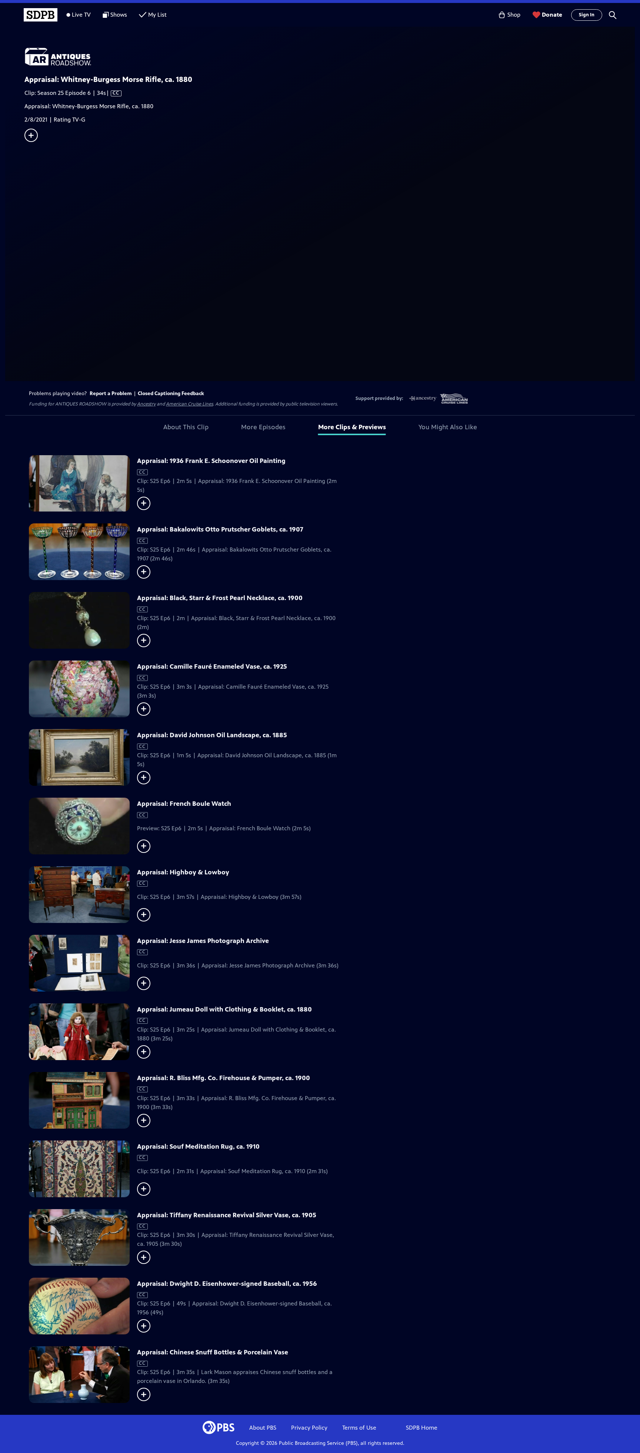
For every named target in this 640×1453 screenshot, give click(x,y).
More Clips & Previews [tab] (352, 427)
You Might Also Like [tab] (448, 427)
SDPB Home (421, 1427)
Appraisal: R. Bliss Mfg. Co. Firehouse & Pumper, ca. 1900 (223, 1078)
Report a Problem (111, 393)
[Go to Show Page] (329, 56)
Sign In (586, 15)
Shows (118, 14)
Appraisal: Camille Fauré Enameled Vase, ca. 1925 (212, 666)
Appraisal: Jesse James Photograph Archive (203, 941)
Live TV (81, 14)
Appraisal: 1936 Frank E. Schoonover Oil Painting (211, 461)
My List (157, 14)
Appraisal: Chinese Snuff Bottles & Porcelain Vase (212, 1352)
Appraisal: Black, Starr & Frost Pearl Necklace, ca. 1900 (220, 598)
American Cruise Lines (189, 404)
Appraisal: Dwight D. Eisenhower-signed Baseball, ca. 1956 (227, 1284)
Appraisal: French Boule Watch (184, 804)
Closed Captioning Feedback (171, 393)
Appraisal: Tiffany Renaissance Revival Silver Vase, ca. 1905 (226, 1215)
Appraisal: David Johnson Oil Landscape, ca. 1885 (212, 735)
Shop (513, 14)
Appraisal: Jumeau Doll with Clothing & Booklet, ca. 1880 (224, 1009)
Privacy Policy (309, 1427)
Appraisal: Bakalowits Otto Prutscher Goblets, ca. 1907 (220, 529)
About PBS (262, 1427)
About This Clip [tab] (186, 427)
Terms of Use (359, 1427)
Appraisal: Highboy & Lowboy (183, 872)
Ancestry (146, 404)
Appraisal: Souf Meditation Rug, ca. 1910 (198, 1146)
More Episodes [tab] (263, 427)
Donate (552, 14)
